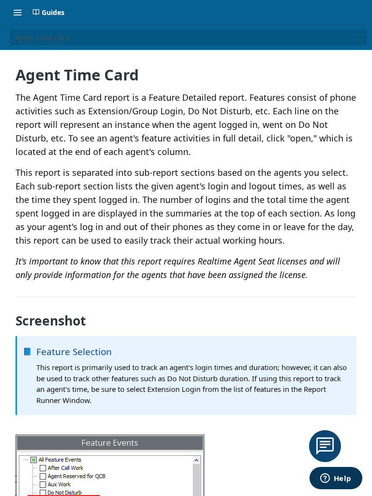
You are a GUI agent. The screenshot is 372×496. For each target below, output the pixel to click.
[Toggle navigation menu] (17, 12)
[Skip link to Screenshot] (9, 320)
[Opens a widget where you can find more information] (335, 479)
